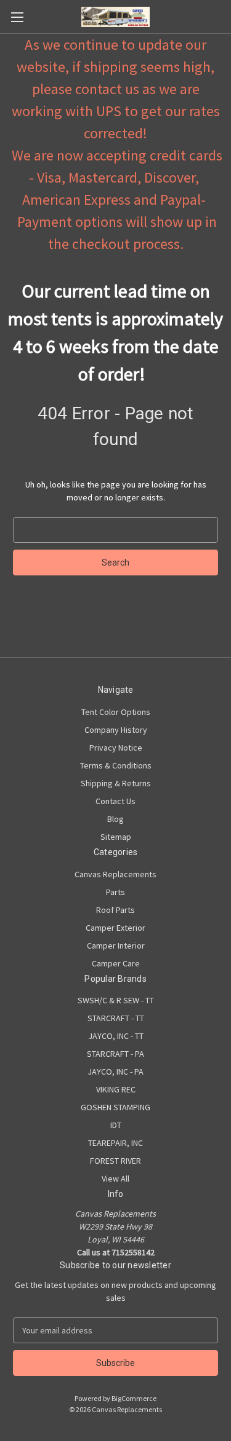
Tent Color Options (115, 711)
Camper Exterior (115, 927)
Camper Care (116, 963)
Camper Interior (116, 945)
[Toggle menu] (17, 17)
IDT (115, 1125)
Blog (115, 818)
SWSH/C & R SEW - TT (116, 1000)
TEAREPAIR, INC (115, 1142)
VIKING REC (116, 1089)
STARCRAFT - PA (115, 1053)
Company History (115, 729)
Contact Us (115, 801)
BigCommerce (133, 1398)
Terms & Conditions (116, 765)
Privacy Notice (115, 747)
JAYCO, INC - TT (116, 1035)
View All (115, 1178)
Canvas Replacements (115, 874)
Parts (115, 892)
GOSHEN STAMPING (115, 1107)
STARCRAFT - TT (115, 1018)
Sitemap (115, 836)
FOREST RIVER (115, 1160)
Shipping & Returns (116, 783)
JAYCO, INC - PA (115, 1071)
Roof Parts (115, 909)
